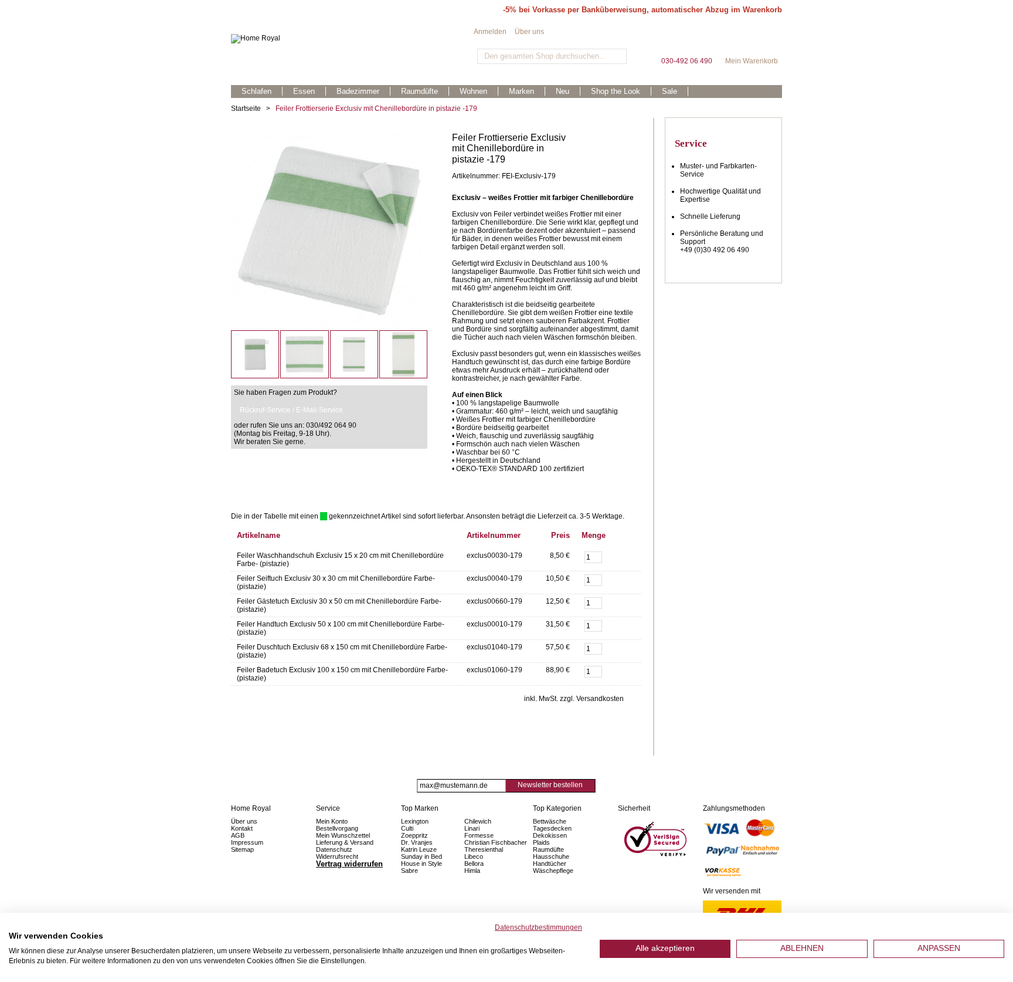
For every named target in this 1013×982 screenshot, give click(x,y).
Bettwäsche (549, 821)
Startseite (246, 108)
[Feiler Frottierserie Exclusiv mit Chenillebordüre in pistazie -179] (329, 137)
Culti (407, 828)
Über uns (529, 32)
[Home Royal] (352, 38)
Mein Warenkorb (751, 41)
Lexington (415, 821)
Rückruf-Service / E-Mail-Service (291, 410)
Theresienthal (483, 849)
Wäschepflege (553, 870)
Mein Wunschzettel (343, 835)
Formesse (479, 835)
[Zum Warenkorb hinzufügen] (626, 556)
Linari (472, 828)
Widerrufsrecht (337, 856)
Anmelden (490, 32)
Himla (472, 870)
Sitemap (242, 849)
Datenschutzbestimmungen (538, 927)
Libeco (473, 856)
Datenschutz (334, 849)
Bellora (474, 863)
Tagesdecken (552, 828)
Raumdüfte (548, 849)
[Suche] (616, 56)
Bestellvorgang (337, 828)
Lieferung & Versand (344, 842)
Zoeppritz (414, 835)
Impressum (247, 842)
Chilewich (477, 821)
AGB (237, 835)
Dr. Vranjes (417, 842)
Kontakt (242, 828)
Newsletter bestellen (550, 785)
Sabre (409, 870)
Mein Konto (332, 821)
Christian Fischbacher (495, 842)
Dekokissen (550, 835)
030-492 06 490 (686, 41)
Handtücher (549, 863)
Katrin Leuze (419, 849)
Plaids (541, 842)
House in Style (421, 863)
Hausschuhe (551, 856)
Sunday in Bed (421, 856)
